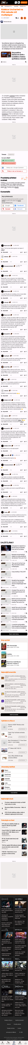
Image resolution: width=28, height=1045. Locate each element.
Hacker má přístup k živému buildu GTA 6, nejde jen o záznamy (20, 941)
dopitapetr (6, 356)
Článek (3, 52)
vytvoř (19, 200)
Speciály (3, 571)
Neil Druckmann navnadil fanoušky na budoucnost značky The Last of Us (19, 600)
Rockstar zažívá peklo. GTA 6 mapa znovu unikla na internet (7, 924)
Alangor (6, 496)
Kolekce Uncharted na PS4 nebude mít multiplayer (23, 6)
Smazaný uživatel (8, 266)
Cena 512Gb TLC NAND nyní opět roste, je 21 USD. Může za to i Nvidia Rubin (11, 832)
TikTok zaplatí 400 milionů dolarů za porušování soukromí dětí (11, 846)
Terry (4, 577)
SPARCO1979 (7, 400)
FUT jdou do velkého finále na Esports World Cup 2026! (10, 824)
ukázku (17, 187)
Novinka (16, 6)
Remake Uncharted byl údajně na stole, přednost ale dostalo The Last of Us (19, 556)
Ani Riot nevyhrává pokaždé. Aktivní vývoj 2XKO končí (20, 916)
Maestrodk (7, 245)
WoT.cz (3, 842)
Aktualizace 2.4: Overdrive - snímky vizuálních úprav (19, 981)
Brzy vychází (5, 640)
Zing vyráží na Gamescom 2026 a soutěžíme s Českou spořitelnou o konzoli (19, 56)
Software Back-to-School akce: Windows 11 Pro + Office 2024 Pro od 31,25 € (20, 1005)
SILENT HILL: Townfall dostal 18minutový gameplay (20, 953)
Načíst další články (14, 634)
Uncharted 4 (5, 114)
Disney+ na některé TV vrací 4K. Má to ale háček (7, 1006)
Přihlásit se (24, 2)
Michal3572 (7, 334)
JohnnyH (6, 275)
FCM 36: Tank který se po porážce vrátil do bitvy (9, 852)
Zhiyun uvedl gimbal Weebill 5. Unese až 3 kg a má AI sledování (20, 998)
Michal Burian (7, 21)
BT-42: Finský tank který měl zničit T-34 (10, 839)
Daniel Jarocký (6, 551)
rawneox (6, 256)
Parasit (6, 455)
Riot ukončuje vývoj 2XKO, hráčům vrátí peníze (6, 981)
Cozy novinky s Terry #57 (19, 572)
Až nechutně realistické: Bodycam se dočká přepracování (20, 947)
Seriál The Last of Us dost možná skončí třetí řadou (19, 608)
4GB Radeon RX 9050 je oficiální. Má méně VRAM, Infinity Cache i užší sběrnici (7, 1013)
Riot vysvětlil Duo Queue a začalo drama (7, 969)
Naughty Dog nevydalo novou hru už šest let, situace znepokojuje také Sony (19, 582)
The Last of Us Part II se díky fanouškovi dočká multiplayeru (18, 564)
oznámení (12, 96)
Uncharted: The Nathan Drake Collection (8, 6)
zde (5, 187)
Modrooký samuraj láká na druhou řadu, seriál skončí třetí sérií (20, 910)
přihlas (3, 200)
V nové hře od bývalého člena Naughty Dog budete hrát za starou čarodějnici (19, 626)
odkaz (2, 249)
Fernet (5, 379)
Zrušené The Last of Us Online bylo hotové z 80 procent (18, 591)
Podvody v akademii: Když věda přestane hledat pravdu (6, 949)
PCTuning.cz (5, 848)
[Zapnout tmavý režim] (19, 2)
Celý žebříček (14, 792)
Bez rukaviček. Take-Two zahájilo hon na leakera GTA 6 (20, 923)
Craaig (6, 512)
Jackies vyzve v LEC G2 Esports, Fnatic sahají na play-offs (7, 975)
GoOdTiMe (7, 367)
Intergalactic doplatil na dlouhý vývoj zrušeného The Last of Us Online (18, 547)
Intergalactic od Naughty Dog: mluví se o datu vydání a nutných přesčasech (19, 617)
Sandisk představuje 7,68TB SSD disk (6, 954)
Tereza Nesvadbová (6, 596)
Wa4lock (6, 531)
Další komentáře (14, 714)
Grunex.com (5, 827)
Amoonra (6, 474)
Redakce (4, 61)
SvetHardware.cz (6, 835)
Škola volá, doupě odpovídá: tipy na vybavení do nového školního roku (19, 1013)
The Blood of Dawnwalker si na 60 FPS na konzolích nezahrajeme (7, 917)
